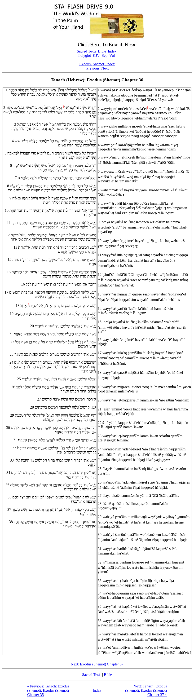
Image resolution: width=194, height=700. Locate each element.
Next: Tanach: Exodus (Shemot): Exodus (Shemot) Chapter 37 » (146, 690)
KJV (96, 55)
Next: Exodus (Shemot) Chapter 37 (97, 664)
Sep (104, 55)
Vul (112, 55)
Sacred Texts (86, 51)
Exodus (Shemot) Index (97, 64)
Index (112, 51)
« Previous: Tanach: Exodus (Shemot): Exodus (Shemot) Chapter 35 (48, 690)
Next (105, 68)
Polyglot (84, 55)
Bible (102, 51)
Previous (92, 68)
